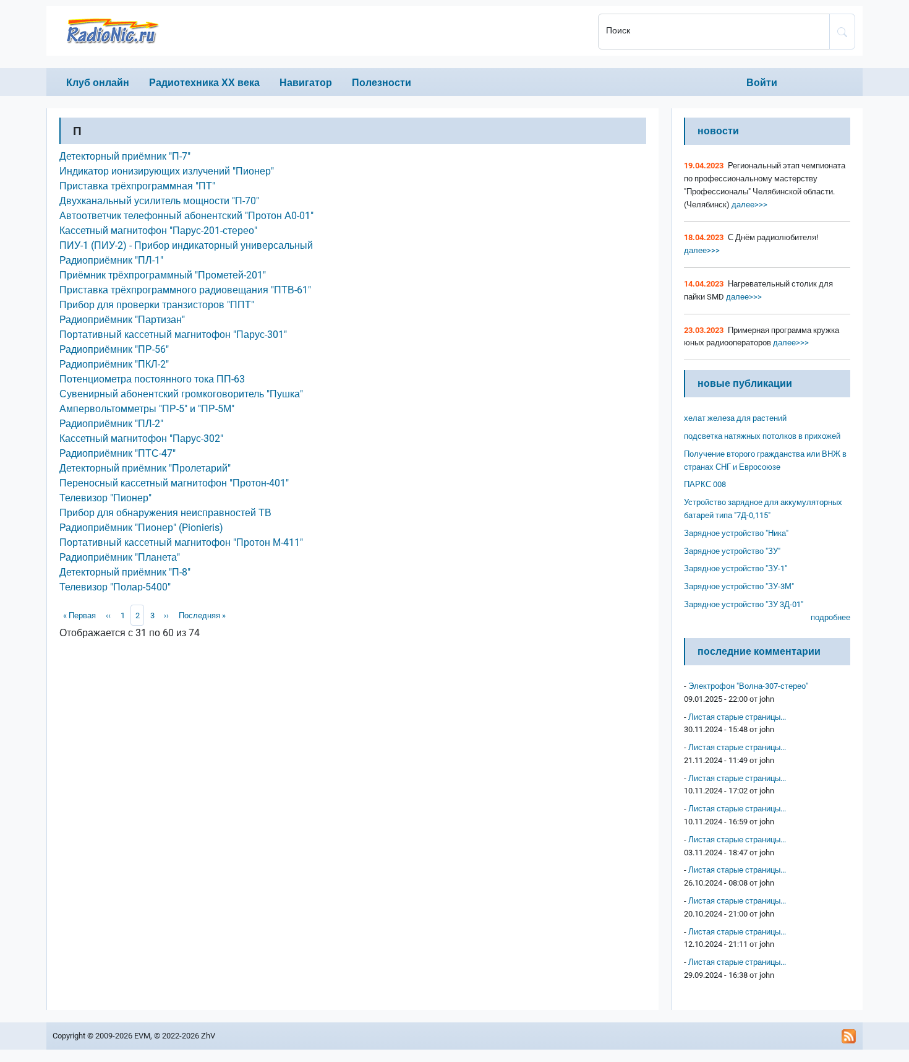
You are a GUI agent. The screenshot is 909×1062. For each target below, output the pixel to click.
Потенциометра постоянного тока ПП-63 (152, 379)
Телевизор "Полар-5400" (115, 587)
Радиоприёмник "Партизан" (122, 320)
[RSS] (849, 1036)
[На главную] (318, 31)
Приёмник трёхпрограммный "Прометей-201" (162, 275)
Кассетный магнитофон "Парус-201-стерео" (158, 230)
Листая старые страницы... (737, 717)
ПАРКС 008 (705, 484)
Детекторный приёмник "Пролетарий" (145, 468)
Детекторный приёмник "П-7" (124, 156)
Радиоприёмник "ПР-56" (114, 349)
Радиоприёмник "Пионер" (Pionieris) (141, 527)
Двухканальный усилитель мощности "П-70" (159, 201)
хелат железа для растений (735, 418)
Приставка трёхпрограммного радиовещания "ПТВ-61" (185, 290)
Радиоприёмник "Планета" (119, 557)
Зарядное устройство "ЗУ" (732, 551)
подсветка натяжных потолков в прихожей (762, 436)
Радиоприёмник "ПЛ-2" (111, 424)
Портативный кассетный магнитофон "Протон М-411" (181, 542)
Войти (761, 82)
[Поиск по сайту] (842, 32)
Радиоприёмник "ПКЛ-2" (114, 364)
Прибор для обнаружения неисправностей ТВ (165, 513)
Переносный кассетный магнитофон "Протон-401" (174, 483)
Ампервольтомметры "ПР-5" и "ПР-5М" (146, 409)
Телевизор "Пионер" (105, 498)
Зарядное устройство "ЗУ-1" (735, 568)
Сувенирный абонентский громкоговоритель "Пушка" (181, 394)
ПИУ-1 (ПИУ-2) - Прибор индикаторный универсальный (186, 245)
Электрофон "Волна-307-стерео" (748, 686)
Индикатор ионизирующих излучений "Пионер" (166, 171)
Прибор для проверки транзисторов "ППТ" (156, 305)
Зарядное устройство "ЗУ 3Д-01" (743, 604)
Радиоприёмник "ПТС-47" (117, 453)
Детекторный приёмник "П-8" (124, 572)
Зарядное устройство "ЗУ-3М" (739, 586)
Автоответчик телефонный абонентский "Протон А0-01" (186, 216)
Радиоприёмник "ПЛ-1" (111, 260)
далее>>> (748, 204)
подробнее (830, 617)
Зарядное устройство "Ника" (736, 533)
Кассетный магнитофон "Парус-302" (141, 438)
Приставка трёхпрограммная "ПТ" (137, 186)
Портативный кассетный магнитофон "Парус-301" (173, 334)
